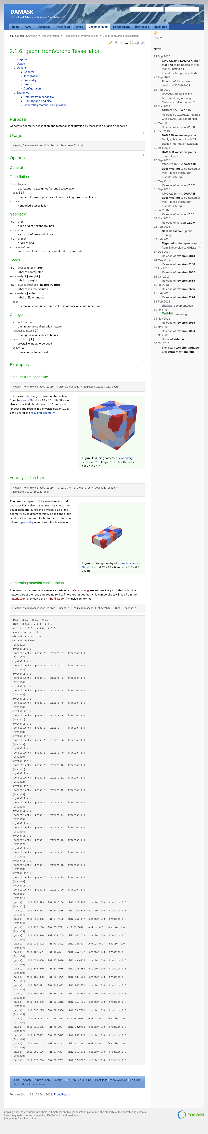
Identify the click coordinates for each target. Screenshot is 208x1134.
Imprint (10, 1118)
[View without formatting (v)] (126, 43)
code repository (186, 243)
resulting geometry (43, 412)
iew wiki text (118, 1079)
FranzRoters (62, 1094)
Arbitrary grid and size (38, 100)
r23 (90, 1079)
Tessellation (31, 76)
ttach (27, 1079)
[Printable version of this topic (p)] (137, 43)
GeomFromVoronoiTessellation (121, 35)
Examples (160, 26)
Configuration (32, 88)
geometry (27, 522)
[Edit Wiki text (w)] (110, 43)
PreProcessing (89, 35)
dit (17, 1079)
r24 (82, 1079)
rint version (42, 1079)
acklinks (101, 1079)
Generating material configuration (45, 105)
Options (22, 67)
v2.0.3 (191, 127)
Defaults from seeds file (39, 96)
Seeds (28, 84)
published (176, 139)
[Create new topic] (132, 43)
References (142, 26)
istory (57, 1079)
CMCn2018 (169, 164)
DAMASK (32, 35)
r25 (74, 1079)
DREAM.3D (169, 110)
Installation (63, 26)
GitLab (191, 247)
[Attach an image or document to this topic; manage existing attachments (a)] (116, 43)
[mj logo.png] (168, 314)
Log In (158, 37)
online (172, 156)
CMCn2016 (169, 193)
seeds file (27, 400)
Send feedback (69, 1115)
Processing (70, 35)
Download (44, 26)
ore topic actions (33, 1084)
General (29, 71)
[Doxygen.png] (167, 305)
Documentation (98, 26)
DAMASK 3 (182, 85)
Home (15, 26)
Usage (79, 26)
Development (121, 26)
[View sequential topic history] (121, 43)
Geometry (30, 80)
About (28, 26)
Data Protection (26, 1118)
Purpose (22, 59)
